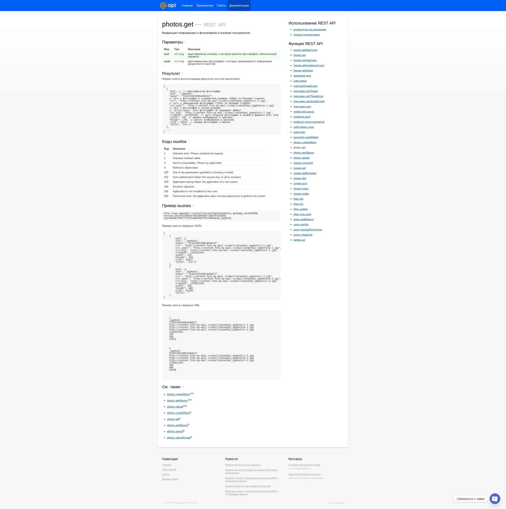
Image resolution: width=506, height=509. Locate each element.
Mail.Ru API (168, 5)
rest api (215, 24)
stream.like (300, 178)
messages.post (302, 106)
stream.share (301, 188)
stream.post (300, 183)
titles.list (298, 203)
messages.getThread (306, 91)
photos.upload (175, 406)
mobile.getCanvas (304, 111)
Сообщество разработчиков (304, 465)
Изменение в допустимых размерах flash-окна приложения (251, 472)
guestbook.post (302, 75)
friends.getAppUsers (305, 60)
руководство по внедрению (310, 29)
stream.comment (303, 162)
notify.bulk (299, 132)
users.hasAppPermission (308, 229)
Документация (239, 5)
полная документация (307, 34)
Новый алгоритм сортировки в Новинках (247, 486)
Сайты (221, 5)
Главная (187, 5)
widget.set (299, 239)
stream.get (300, 168)
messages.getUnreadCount (309, 101)
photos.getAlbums (177, 400)
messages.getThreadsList (308, 96)
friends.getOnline (303, 70)
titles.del (298, 198)
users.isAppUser (303, 234)
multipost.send (302, 116)
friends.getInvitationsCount (309, 65)
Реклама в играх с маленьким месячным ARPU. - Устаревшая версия (252, 493)
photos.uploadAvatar (179, 437)
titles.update (301, 209)
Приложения (204, 5)
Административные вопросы (305, 474)
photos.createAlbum (178, 394)
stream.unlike (301, 193)
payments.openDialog (306, 137)
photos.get (173, 419)
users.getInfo (301, 224)
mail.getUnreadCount (305, 85)
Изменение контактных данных (243, 465)
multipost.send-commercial (309, 121)
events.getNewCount (305, 50)
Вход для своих (336, 503)
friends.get (300, 55)
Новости (231, 459)
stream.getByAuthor (305, 173)
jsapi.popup (300, 80)
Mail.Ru (179, 503)
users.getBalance (303, 219)
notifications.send (304, 127)
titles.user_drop (302, 214)
